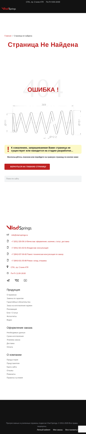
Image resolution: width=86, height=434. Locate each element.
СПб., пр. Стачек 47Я (19, 267)
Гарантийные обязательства (18, 302)
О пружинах (12, 295)
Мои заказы (58, 430)
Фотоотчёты (12, 316)
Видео (9, 320)
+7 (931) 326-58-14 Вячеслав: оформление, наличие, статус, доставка (40, 241)
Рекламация (12, 309)
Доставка (10, 343)
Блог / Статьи (12, 313)
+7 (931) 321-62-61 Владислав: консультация (29, 248)
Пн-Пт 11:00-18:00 (18, 273)
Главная (7, 36)
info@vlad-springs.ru (19, 235)
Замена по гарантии (15, 298)
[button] (69, 8)
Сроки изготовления (15, 336)
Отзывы (10, 371)
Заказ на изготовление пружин (19, 306)
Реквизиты (11, 374)
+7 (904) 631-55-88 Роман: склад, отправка (29, 261)
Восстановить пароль (74, 430)
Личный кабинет (43, 430)
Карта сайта (12, 367)
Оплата (10, 347)
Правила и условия (15, 378)
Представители (13, 363)
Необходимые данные (16, 333)
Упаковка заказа (13, 340)
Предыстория (12, 360)
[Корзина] (74, 8)
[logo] (9, 8)
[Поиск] (78, 179)
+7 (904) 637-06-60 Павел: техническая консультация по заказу (37, 254)
